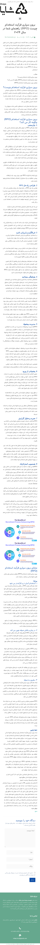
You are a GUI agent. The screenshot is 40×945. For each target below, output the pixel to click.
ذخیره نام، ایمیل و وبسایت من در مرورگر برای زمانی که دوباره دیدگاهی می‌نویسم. (20, 874)
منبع (36, 811)
